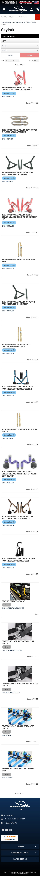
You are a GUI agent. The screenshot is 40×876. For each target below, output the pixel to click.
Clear (10, 55)
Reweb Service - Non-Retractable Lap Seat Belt (20, 685)
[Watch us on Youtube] (6, 830)
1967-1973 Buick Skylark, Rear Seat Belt (18, 260)
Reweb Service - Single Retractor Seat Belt (18, 727)
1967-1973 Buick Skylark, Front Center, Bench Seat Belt (16, 345)
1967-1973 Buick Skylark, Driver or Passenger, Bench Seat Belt (18, 303)
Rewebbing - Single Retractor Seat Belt (18, 769)
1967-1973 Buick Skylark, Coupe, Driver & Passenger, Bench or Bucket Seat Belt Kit (19, 474)
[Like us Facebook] (3, 830)
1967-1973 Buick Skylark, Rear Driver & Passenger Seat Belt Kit (19, 131)
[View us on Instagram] (10, 830)
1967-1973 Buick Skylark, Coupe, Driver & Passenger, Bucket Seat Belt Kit (19, 217)
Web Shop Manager (23, 873)
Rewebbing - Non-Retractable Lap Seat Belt (18, 642)
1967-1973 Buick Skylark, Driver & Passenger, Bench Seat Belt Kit (18, 173)
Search (29, 55)
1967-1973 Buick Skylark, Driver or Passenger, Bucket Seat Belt (18, 560)
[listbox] (20, 41)
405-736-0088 (8, 815)
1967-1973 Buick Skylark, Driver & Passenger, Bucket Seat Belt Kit (18, 388)
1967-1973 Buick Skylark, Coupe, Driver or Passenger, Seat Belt (17, 88)
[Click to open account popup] (31, 9)
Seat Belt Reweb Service (13, 601)
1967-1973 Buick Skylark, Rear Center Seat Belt (19, 430)
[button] (20, 17)
